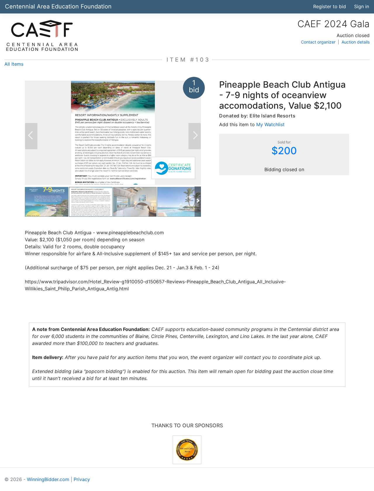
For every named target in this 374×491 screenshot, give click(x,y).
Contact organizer (318, 41)
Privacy (82, 479)
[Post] (292, 6)
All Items (13, 64)
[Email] (303, 6)
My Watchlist (270, 124)
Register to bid (329, 6)
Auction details (356, 41)
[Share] (281, 6)
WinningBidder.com (48, 479)
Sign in (361, 6)
